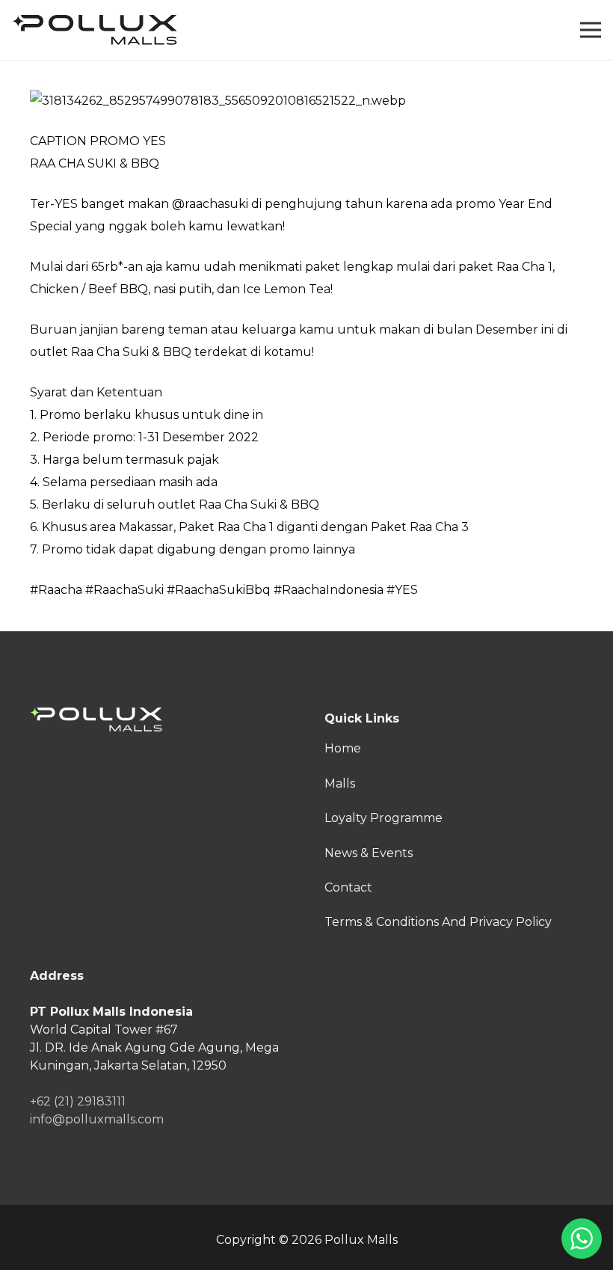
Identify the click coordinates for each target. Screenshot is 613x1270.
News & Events (368, 853)
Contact (348, 887)
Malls (339, 783)
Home (342, 748)
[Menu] (590, 30)
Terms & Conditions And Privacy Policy (438, 922)
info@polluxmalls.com (97, 1119)
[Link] (94, 30)
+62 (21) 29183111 (78, 1101)
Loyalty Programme (383, 818)
